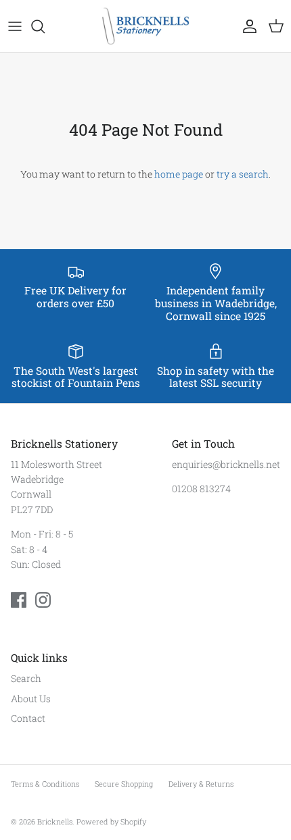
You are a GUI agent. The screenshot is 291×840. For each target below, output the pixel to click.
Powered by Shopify (111, 821)
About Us (31, 698)
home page (178, 173)
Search (26, 678)
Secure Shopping (124, 784)
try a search (243, 173)
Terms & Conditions (45, 784)
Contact (28, 718)
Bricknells (54, 821)
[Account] (246, 26)
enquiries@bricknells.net (226, 464)
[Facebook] (18, 600)
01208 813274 (201, 488)
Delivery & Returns (201, 784)
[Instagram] (43, 600)
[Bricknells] (145, 26)
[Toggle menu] (15, 26)
